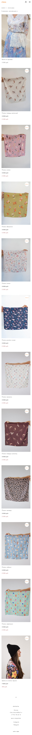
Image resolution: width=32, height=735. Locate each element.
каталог (3, 8)
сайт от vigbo (16, 731)
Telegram (16, 725)
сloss (3, 2)
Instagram (16, 722)
